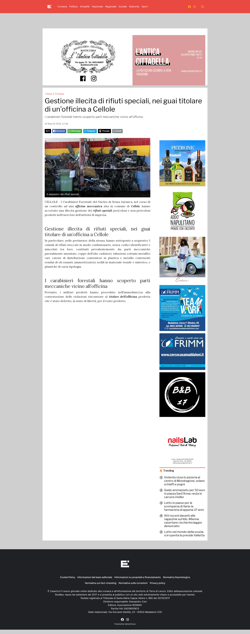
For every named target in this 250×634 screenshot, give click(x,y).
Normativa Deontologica (176, 577)
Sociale (123, 6)
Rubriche (134, 6)
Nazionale (97, 6)
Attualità (85, 6)
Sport (145, 6)
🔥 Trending (166, 470)
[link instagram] (194, 6)
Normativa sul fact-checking (100, 583)
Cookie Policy (67, 577)
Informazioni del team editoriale (94, 577)
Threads (106, 131)
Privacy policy (157, 583)
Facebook (60, 131)
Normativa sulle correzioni (133, 583)
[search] (202, 6)
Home (48, 93)
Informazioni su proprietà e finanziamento (137, 577)
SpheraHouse (130, 624)
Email (118, 131)
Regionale (110, 6)
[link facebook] (189, 6)
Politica (73, 6)
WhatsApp (76, 131)
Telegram (91, 131)
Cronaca (62, 6)
